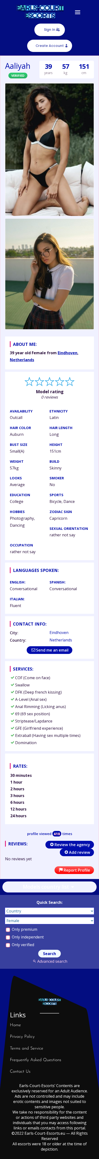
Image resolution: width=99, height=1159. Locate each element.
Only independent (27, 937)
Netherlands (22, 359)
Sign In (49, 29)
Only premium (24, 929)
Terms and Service (26, 1048)
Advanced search (52, 961)
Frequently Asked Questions (35, 1060)
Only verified (22, 944)
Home (15, 1025)
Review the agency (72, 844)
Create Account (50, 45)
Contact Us (20, 1072)
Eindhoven (67, 352)
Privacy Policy (22, 1037)
